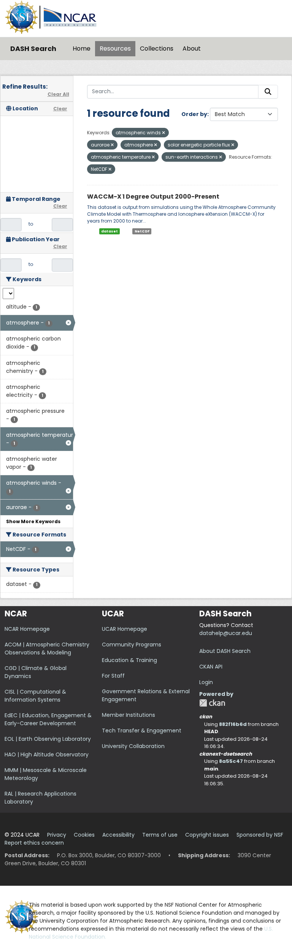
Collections (156, 48)
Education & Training (129, 660)
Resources (115, 48)
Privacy (56, 835)
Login (206, 682)
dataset (109, 231)
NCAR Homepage (27, 629)
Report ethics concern (34, 843)
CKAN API (210, 666)
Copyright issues (207, 835)
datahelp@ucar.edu (225, 633)
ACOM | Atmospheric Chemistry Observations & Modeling (47, 648)
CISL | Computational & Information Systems (35, 695)
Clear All (58, 94)
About (191, 48)
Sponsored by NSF (259, 835)
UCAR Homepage (124, 629)
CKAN (212, 703)
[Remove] (163, 133)
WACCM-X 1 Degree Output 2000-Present (153, 196)
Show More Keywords (33, 521)
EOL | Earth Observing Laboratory (48, 739)
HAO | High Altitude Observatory (47, 754)
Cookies (84, 835)
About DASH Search (225, 651)
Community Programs (131, 644)
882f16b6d (233, 724)
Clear (60, 108)
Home (81, 48)
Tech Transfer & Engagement (141, 730)
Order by (194, 114)
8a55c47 (231, 761)
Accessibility (118, 835)
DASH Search (33, 48)
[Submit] (268, 92)
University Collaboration (133, 746)
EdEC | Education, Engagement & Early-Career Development (48, 719)
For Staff (113, 676)
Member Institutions (128, 715)
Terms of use (160, 835)
